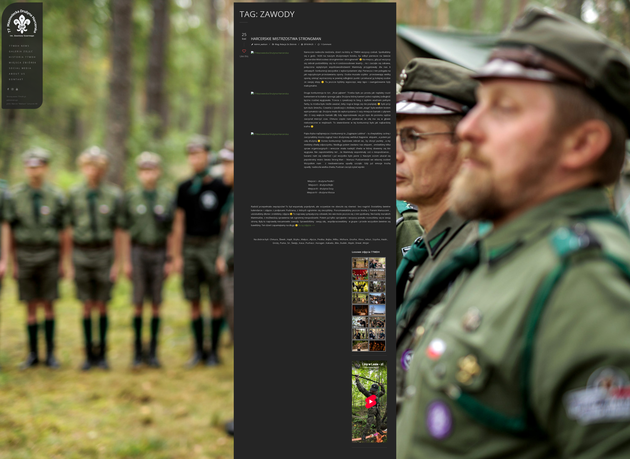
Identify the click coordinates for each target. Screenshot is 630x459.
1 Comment (326, 44)
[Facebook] (8, 89)
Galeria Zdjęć (21, 51)
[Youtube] (17, 89)
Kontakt (16, 79)
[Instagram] (12, 89)
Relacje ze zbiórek (288, 44)
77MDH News (19, 45)
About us (17, 73)
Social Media (20, 68)
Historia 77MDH (22, 57)
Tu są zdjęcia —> (306, 225)
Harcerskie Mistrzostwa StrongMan (286, 38)
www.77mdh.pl (19, 96)
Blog (277, 44)
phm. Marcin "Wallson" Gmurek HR (22, 103)
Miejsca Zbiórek (23, 62)
